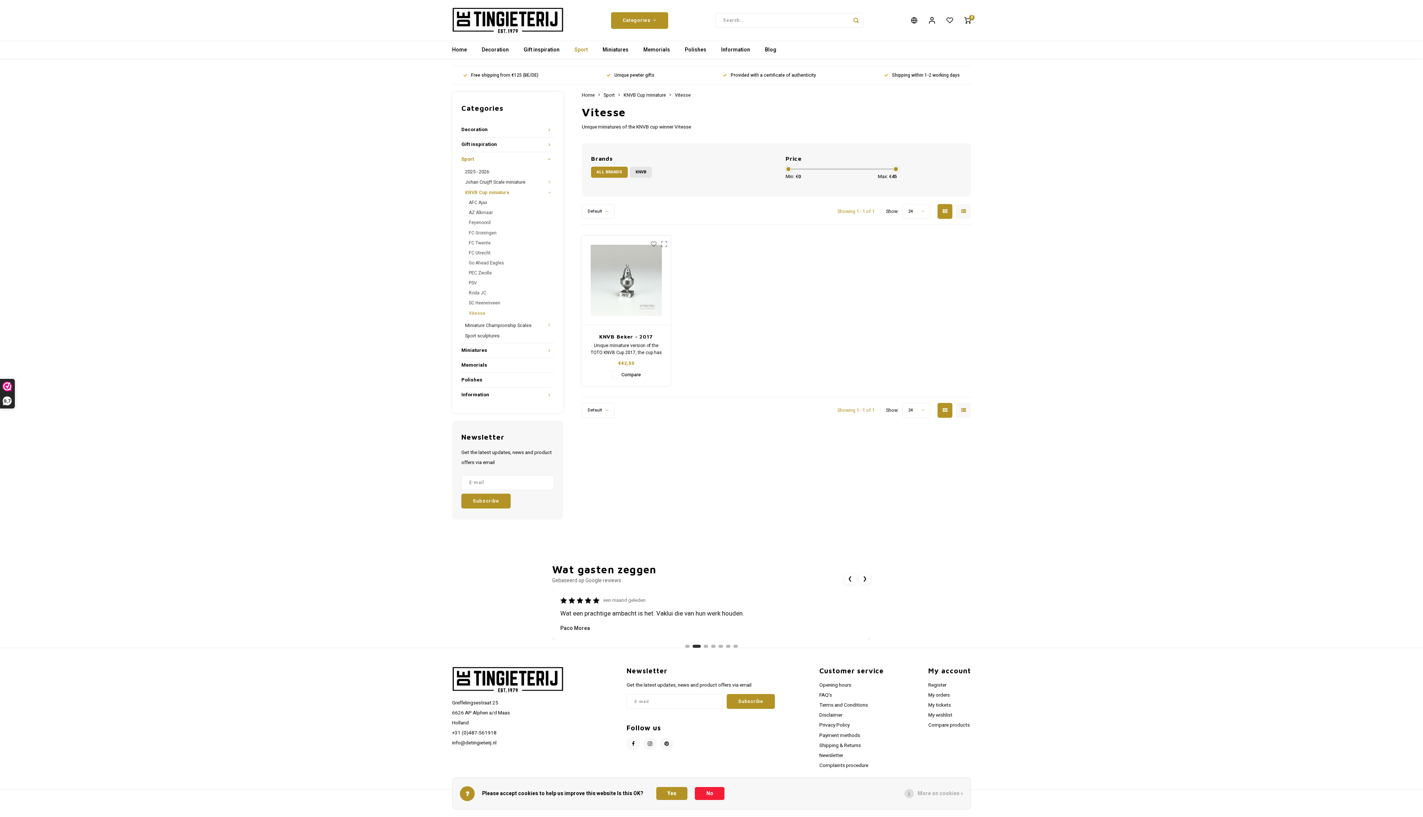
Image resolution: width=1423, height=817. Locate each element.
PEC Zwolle (480, 273)
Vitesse (477, 313)
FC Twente (480, 243)
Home (459, 50)
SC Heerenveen (484, 303)
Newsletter (831, 755)
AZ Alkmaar (481, 212)
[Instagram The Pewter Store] (649, 743)
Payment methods (839, 735)
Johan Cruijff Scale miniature (495, 182)
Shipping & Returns (840, 745)
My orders (939, 695)
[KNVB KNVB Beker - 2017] (626, 280)
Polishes (695, 50)
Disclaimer (830, 715)
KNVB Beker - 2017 (626, 336)
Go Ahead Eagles (486, 263)
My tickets (939, 705)
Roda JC (477, 293)
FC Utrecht (480, 253)
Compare (631, 374)
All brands (609, 172)
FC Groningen (483, 233)
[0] (967, 20)
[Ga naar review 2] (697, 646)
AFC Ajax (478, 202)
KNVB (641, 172)
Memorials (656, 50)
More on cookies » (940, 793)
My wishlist (940, 715)
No (709, 793)
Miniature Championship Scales (498, 325)
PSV (473, 283)
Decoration (495, 50)
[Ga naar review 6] (728, 646)
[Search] (856, 20)
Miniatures (615, 50)
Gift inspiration (542, 50)
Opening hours (835, 685)
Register (937, 685)
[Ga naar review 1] (687, 646)
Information (735, 50)
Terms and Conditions (843, 705)
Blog (770, 50)
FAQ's (825, 695)
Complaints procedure (843, 765)
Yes (671, 793)
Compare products (949, 725)
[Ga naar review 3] (706, 646)
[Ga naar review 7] (735, 646)
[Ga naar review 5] (721, 646)
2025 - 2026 (477, 172)
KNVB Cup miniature (487, 192)
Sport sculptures (482, 336)
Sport (581, 50)
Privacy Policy (834, 725)
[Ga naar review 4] (713, 646)
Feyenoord (480, 222)
